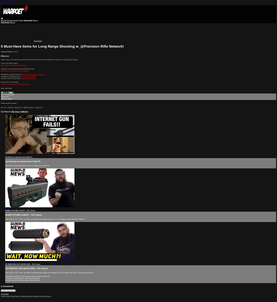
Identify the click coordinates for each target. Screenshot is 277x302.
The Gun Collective (7, 51)
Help (8, 296)
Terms (12, 296)
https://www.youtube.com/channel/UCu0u (15, 84)
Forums (10, 20)
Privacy (18, 296)
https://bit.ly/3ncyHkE (28, 76)
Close (36, 41)
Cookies (24, 296)
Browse (4, 20)
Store (21, 20)
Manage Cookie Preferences (36, 296)
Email (12, 92)
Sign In (12, 22)
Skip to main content (8, 2)
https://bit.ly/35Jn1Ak (28, 78)
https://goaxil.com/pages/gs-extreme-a (14, 65)
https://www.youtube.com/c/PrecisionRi (14, 71)
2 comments (5, 56)
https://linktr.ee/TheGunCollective (33, 74)
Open (40, 41)
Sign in (35, 20)
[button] (2, 18)
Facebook (4, 92)
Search (16, 20)
